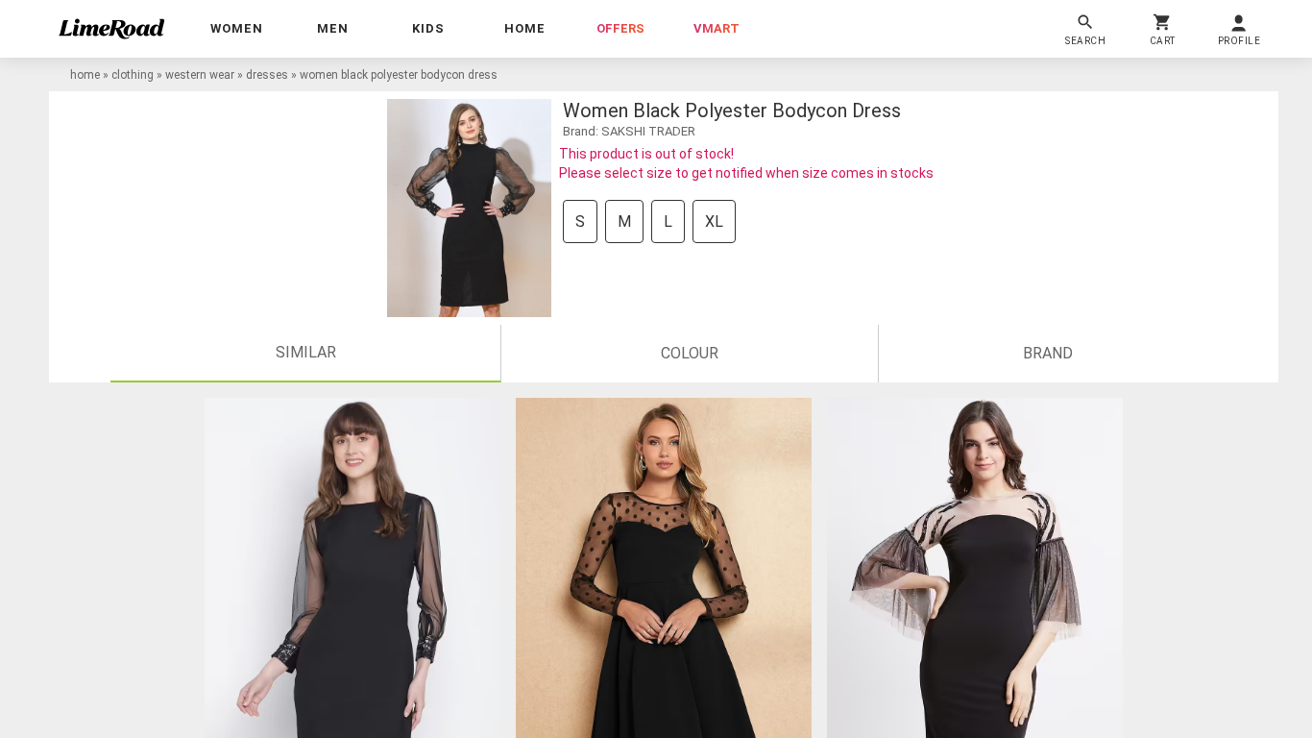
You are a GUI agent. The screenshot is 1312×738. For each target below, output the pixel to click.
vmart (716, 28)
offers (620, 28)
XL (714, 221)
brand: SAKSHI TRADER (629, 131)
